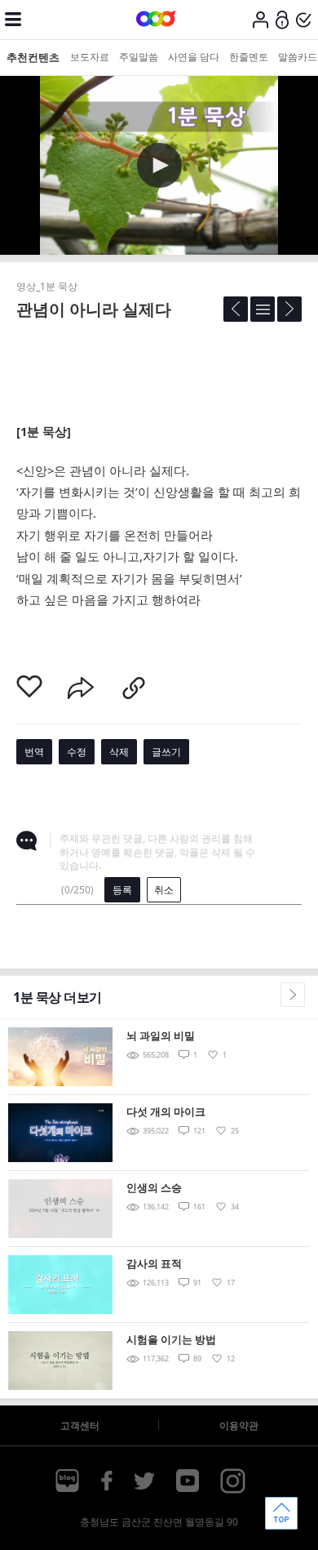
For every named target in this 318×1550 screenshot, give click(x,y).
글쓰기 (166, 752)
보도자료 (89, 57)
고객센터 (79, 1425)
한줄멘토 (248, 57)
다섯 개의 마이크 (165, 1111)
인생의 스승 (154, 1187)
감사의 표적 (154, 1263)
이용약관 (238, 1425)
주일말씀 (138, 57)
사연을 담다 (193, 57)
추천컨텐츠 (33, 57)
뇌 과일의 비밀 (160, 1035)
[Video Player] (159, 165)
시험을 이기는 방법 (171, 1339)
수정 (76, 752)
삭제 (119, 752)
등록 (122, 890)
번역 (34, 752)
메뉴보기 (13, 19)
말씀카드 (297, 57)
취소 (164, 890)
